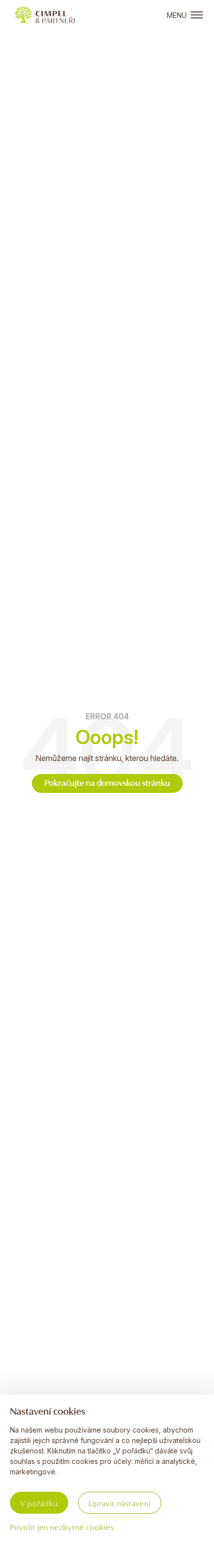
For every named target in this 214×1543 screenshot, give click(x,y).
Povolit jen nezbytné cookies (62, 1526)
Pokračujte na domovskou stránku (107, 782)
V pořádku (39, 1502)
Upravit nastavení (120, 1502)
